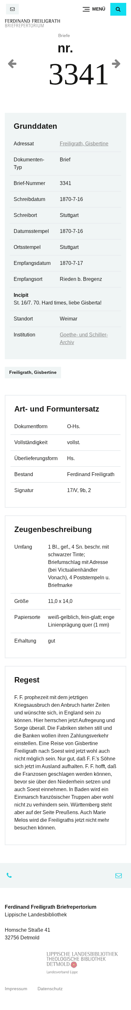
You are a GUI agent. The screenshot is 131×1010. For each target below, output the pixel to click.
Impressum (16, 988)
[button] (118, 9)
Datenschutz (50, 988)
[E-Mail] (12, 9)
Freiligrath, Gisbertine (84, 143)
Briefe (64, 35)
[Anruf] (11, 875)
